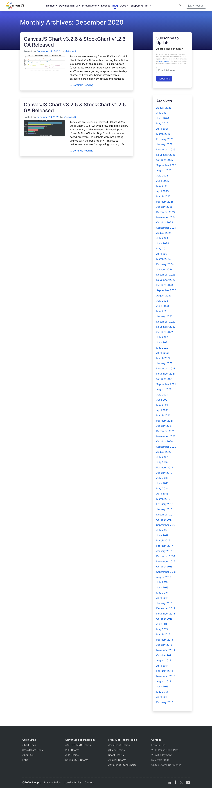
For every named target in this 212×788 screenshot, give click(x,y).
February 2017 (164, 545)
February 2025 (165, 201)
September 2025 (166, 165)
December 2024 (165, 212)
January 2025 (164, 206)
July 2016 (162, 582)
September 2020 (166, 446)
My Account (196, 5)
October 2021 (164, 378)
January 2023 (164, 316)
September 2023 (166, 290)
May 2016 (162, 592)
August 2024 (163, 232)
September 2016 (166, 571)
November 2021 (165, 373)
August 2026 (163, 107)
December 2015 (165, 608)
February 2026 (165, 139)
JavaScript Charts (119, 745)
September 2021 (166, 384)
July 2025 (162, 175)
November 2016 (165, 561)
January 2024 (164, 269)
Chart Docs (29, 745)
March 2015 (163, 634)
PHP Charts (72, 750)
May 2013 (162, 691)
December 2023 (165, 274)
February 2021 (164, 420)
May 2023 (162, 311)
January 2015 (164, 644)
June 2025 (162, 180)
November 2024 (166, 217)
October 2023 (164, 285)
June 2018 (162, 483)
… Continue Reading (81, 84)
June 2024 (162, 243)
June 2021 (162, 399)
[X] (181, 783)
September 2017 (166, 524)
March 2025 (163, 196)
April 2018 (162, 493)
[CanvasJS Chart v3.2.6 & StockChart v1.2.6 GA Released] (44, 62)
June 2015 (162, 623)
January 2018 (164, 509)
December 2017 (165, 514)
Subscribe (164, 78)
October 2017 (164, 519)
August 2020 (163, 451)
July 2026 (162, 113)
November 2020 (166, 436)
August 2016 (163, 577)
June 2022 (162, 342)
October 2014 (164, 655)
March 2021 (163, 415)
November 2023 (166, 279)
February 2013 (164, 702)
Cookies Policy (72, 782)
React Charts (116, 754)
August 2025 (163, 170)
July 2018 (162, 477)
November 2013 (165, 676)
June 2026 (162, 118)
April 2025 (162, 191)
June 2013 (162, 686)
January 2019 (164, 472)
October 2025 (164, 159)
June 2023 (162, 305)
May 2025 (162, 185)
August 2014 (163, 660)
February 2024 (165, 264)
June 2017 (162, 535)
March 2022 (163, 358)
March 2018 (163, 498)
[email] (187, 783)
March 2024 (163, 258)
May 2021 (162, 404)
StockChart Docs (32, 750)
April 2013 (162, 696)
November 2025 (166, 154)
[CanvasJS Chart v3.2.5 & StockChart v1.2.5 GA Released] (44, 128)
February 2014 (164, 670)
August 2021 (163, 389)
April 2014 (162, 665)
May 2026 (162, 123)
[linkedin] (169, 783)
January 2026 (164, 144)
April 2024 (162, 253)
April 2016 (162, 597)
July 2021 (162, 394)
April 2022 (162, 352)
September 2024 (166, 227)
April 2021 (162, 410)
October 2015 (164, 618)
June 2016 (162, 587)
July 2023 (162, 300)
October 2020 (164, 441)
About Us (27, 754)
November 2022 (166, 326)
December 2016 (165, 556)
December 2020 (165, 431)
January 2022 (164, 363)
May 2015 (162, 629)
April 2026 (162, 128)
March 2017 (163, 540)
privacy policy (164, 61)
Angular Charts (117, 759)
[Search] (180, 5)
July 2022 (162, 337)
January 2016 (164, 603)
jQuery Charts (116, 750)
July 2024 (162, 238)
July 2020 (162, 457)
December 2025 (165, 149)
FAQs (25, 759)
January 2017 (164, 551)
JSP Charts (72, 754)
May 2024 (162, 248)
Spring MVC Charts (76, 759)
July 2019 (162, 462)
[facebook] (175, 783)
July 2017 (161, 530)
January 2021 (164, 425)
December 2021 (165, 368)
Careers (89, 782)
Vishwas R (71, 51)
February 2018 (164, 504)
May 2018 (162, 488)
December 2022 (165, 321)
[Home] (15, 5)
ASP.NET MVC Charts (78, 745)
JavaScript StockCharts (122, 764)
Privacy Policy (52, 782)
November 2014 (165, 650)
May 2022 (162, 347)
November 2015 (165, 613)
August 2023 (163, 295)
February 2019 (164, 467)
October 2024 (164, 222)
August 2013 (163, 681)
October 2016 (164, 566)
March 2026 (163, 133)
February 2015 (164, 639)
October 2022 (164, 332)
